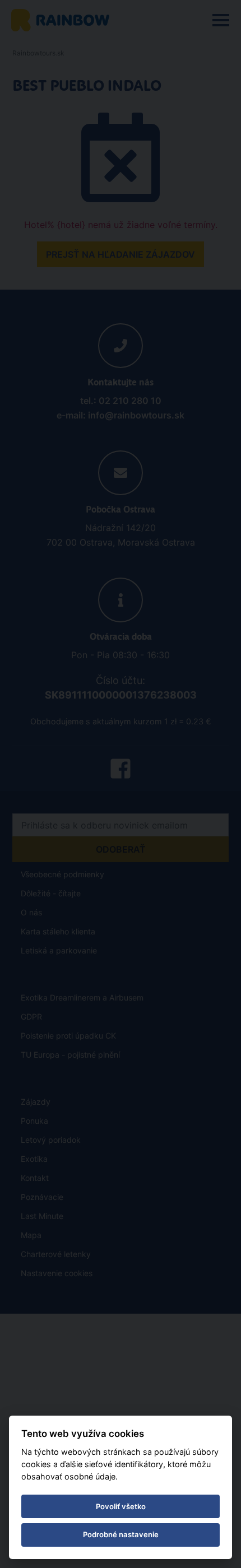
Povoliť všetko (121, 1506)
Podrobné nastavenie (121, 1534)
